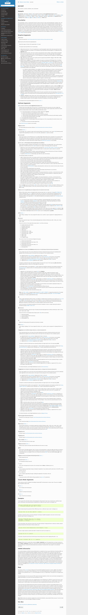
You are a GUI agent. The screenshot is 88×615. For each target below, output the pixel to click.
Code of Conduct (4, 39)
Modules (2, 20)
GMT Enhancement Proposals (6, 53)
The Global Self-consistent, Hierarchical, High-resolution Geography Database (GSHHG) (44, 563)
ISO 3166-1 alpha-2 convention (47, 62)
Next (61, 607)
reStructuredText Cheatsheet (6, 45)
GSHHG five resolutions (46, 140)
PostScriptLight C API (5, 50)
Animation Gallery (4, 14)
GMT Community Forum (6, 58)
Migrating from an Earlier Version (7, 35)
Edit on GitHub (60, 2)
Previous (21, 607)
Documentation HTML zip (6, 63)
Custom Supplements (5, 51)
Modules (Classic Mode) (5, 24)
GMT (8, 1)
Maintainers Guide (4, 42)
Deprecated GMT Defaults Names (7, 31)
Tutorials (2, 16)
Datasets (2, 23)
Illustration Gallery (4, 13)
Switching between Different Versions (6, 33)
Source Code (4, 61)
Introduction (3, 10)
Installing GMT (3, 11)
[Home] (18, 2)
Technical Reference (4, 21)
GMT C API (3, 48)
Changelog (3, 28)
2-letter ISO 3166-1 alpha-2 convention (51, 147)
